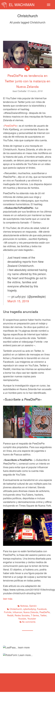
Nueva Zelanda (30, 612)
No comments (28, 621)
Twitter (43, 615)
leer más (7, 598)
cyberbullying (29, 608)
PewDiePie (10, 125)
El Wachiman (21, 4)
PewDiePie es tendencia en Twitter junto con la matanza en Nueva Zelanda (27, 81)
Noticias (24, 605)
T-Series (35, 615)
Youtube (22, 618)
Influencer (17, 612)
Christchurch (16, 608)
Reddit (10, 615)
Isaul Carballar (20, 91)
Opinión (33, 605)
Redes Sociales (22, 615)
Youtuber (31, 618)
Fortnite (7, 612)
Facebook (42, 608)
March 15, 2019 (18, 301)
